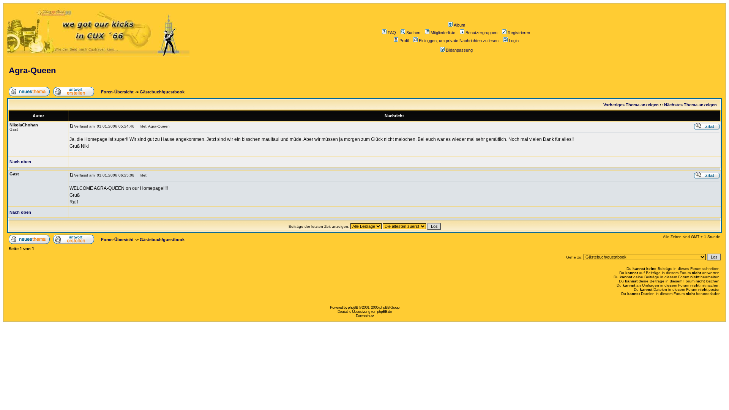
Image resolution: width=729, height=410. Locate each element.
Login (514, 40)
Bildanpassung (459, 50)
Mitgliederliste (443, 32)
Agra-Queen (32, 70)
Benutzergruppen (481, 32)
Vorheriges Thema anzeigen (631, 104)
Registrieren (519, 32)
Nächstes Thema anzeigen (690, 104)
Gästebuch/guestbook (162, 92)
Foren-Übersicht (117, 92)
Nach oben (20, 161)
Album (459, 25)
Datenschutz (365, 316)
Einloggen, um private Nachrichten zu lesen (459, 40)
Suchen (413, 32)
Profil (404, 40)
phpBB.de (384, 311)
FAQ (392, 32)
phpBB (353, 307)
